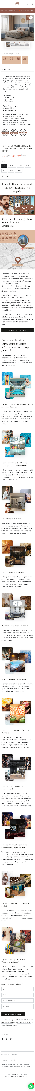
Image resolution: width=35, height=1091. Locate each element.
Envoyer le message (13, 1014)
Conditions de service (24, 1022)
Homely (3, 143)
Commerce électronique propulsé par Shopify (17, 1076)
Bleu (27, 166)
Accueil (3, 139)
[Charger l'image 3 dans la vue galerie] (17, 44)
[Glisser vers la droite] (33, 45)
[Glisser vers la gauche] (2, 45)
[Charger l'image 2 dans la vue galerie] (12, 44)
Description (6, 69)
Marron (12, 166)
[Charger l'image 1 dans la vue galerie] (8, 44)
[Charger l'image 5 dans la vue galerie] (27, 44)
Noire (20, 166)
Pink (11, 170)
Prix (2, 158)
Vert (4, 170)
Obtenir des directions (17, 330)
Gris (4, 166)
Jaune (19, 170)
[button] (27, 4)
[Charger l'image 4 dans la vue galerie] (22, 44)
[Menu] (2, 4)
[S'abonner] (32, 1060)
